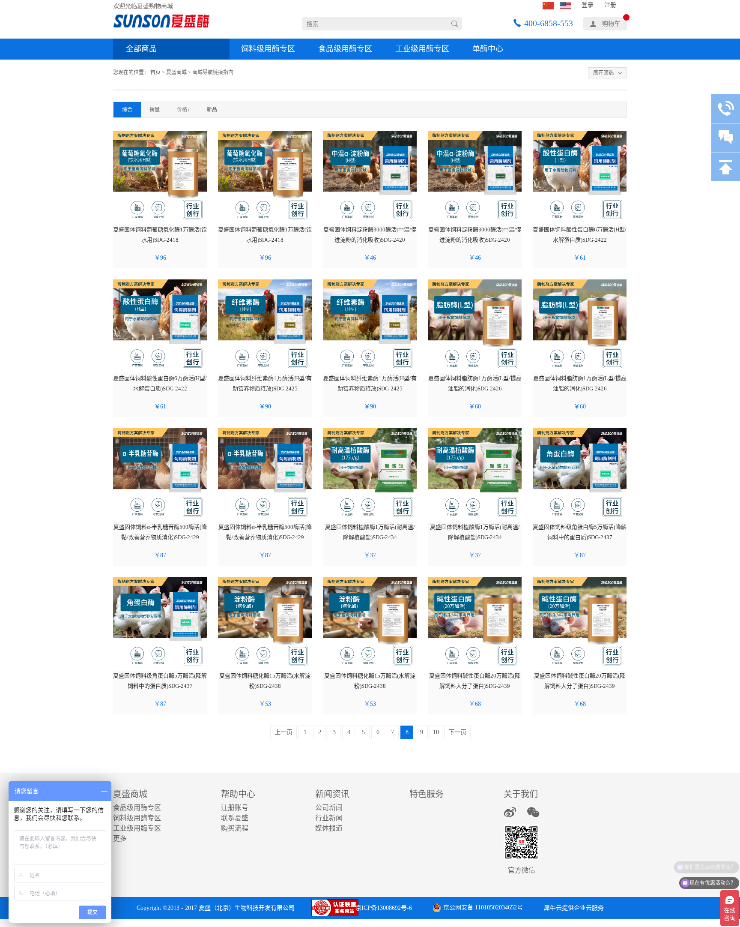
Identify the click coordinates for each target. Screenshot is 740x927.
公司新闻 (329, 807)
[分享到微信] (533, 812)
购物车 (611, 24)
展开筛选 (603, 73)
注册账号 (234, 807)
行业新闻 (329, 818)
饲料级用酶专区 (268, 49)
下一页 (457, 732)
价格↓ (183, 110)
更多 (120, 838)
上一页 (283, 732)
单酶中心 (487, 49)
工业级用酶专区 (422, 49)
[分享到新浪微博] (510, 812)
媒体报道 (329, 828)
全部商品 (141, 49)
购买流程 (234, 828)
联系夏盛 (234, 818)
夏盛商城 (176, 72)
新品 (212, 110)
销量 (154, 110)
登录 (588, 5)
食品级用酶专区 (345, 49)
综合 (127, 110)
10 (436, 732)
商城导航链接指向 (212, 72)
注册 (610, 5)
